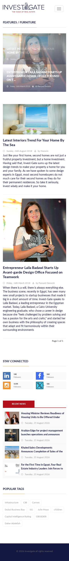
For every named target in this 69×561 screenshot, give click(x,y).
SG (31, 509)
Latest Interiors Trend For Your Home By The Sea (30, 51)
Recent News (18, 404)
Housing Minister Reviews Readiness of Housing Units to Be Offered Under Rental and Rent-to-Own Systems (42, 417)
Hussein (42, 59)
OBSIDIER (41, 516)
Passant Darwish (47, 283)
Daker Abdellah (12, 523)
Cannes (35, 502)
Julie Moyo (43, 509)
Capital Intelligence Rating (18, 516)
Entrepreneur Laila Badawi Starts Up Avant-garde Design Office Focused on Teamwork (32, 272)
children (58, 509)
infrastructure (11, 502)
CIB (25, 502)
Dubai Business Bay (15, 509)
